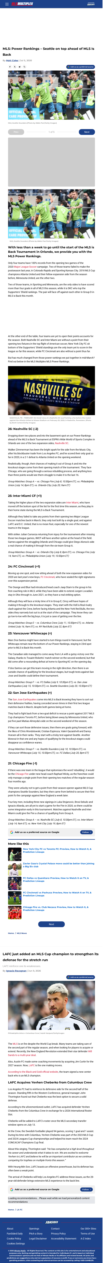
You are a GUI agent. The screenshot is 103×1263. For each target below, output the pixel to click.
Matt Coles (12, 60)
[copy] (24, 67)
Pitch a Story (36, 1233)
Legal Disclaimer (38, 1238)
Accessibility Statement (63, 1238)
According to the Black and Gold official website (33, 1071)
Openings (34, 1228)
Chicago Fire (22, 773)
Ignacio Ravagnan (16, 971)
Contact (55, 1228)
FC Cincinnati (48, 577)
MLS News (22, 933)
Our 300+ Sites (88, 1228)
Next (86, 132)
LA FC (19, 1209)
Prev (16, 132)
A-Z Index (86, 1238)
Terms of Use (88, 1233)
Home (11, 933)
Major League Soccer (25, 266)
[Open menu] (7, 4)
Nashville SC (61, 443)
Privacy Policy (58, 1233)
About (10, 1228)
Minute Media (20, 1251)
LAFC (32, 1065)
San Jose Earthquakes (24, 699)
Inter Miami (72, 502)
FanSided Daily (15, 1233)
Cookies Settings (16, 1243)
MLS (15, 1043)
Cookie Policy (14, 1238)
